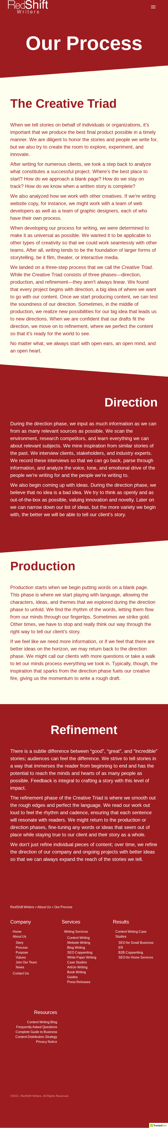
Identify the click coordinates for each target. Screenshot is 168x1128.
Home (17, 931)
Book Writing (76, 972)
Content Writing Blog (42, 1022)
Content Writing (78, 937)
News (20, 967)
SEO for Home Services (135, 957)
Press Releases (78, 982)
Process (22, 947)
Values (21, 957)
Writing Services (76, 931)
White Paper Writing (81, 957)
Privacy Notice (46, 1041)
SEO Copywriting (79, 952)
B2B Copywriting (130, 952)
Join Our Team (26, 962)
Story (19, 942)
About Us (19, 936)
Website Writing (78, 942)
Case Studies (77, 962)
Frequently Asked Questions (36, 1027)
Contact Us (21, 973)
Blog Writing (76, 947)
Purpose (22, 952)
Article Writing (77, 967)
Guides (72, 977)
